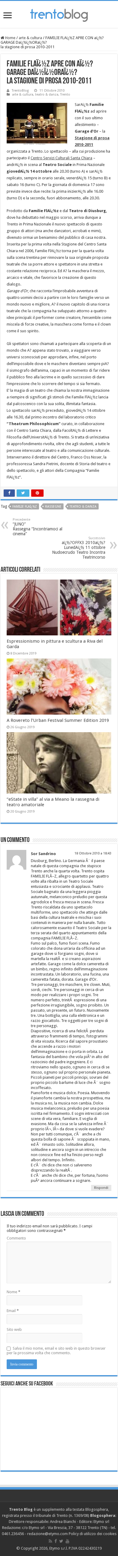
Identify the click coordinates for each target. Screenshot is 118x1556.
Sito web (14, 1329)
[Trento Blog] (59, 14)
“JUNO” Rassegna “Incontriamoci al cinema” (37, 527)
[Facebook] (55, 1541)
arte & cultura (30, 38)
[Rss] (50, 1541)
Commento (16, 1238)
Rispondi (101, 1188)
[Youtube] (67, 1541)
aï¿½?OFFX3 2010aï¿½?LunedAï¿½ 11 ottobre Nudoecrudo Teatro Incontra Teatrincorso (78, 548)
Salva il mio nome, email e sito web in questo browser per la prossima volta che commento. (56, 1350)
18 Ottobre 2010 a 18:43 (92, 853)
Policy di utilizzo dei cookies (92, 1533)
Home (9, 38)
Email (13, 1310)
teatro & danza (46, 94)
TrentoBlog (20, 91)
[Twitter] (61, 1541)
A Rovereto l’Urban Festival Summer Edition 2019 (58, 720)
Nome (13, 1292)
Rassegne (53, 507)
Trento (65, 94)
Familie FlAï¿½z (24, 507)
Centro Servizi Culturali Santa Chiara (61, 158)
